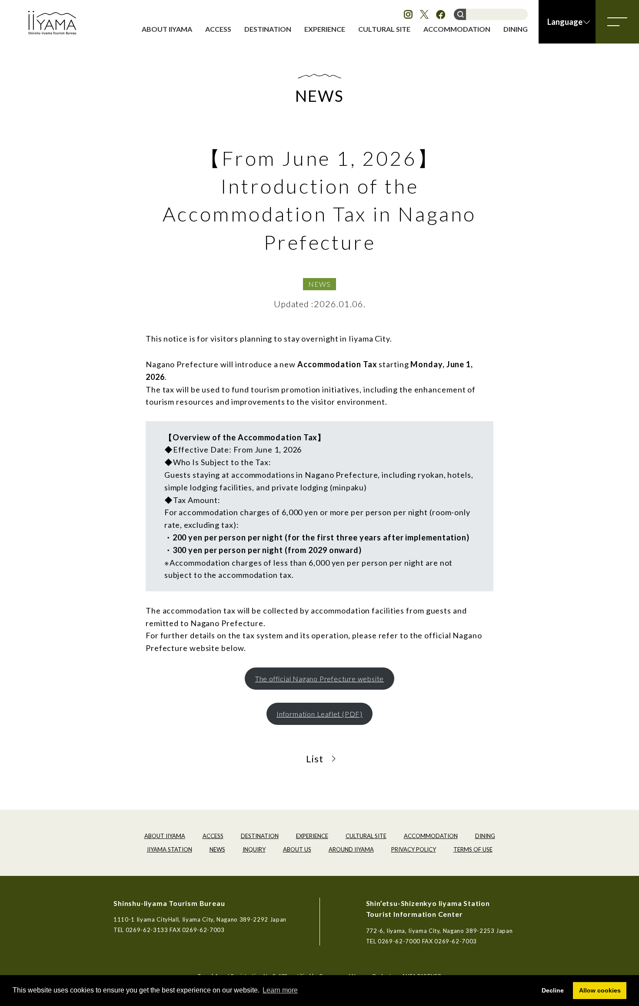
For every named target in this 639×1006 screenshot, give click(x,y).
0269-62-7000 (399, 941)
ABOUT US (297, 849)
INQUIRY (254, 849)
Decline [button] (553, 990)
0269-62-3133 (147, 929)
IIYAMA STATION (169, 849)
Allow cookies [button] (600, 990)
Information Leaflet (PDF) (319, 714)
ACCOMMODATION (456, 29)
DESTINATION (267, 29)
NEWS (319, 284)
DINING (515, 29)
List (314, 759)
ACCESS (218, 29)
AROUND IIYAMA (351, 849)
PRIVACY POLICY (413, 849)
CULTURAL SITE (384, 29)
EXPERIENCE (324, 29)
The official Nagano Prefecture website (319, 678)
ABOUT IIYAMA (167, 29)
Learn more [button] (280, 990)
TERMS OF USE (473, 849)
